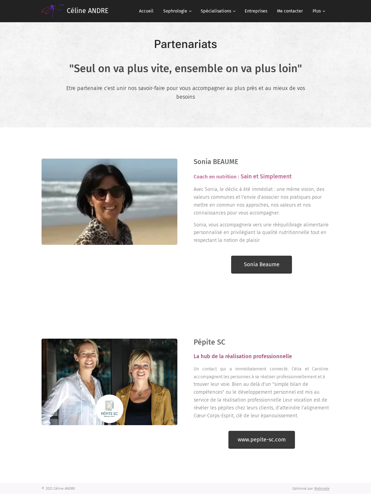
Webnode (321, 488)
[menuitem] (146, 11)
